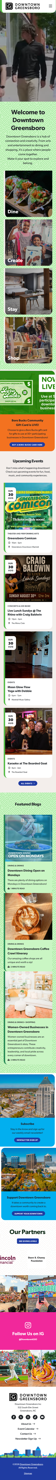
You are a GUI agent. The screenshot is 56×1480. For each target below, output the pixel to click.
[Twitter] (21, 1417)
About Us (26, 1423)
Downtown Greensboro (31, 1464)
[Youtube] (42, 1417)
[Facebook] (13, 1417)
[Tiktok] (35, 1417)
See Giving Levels (28, 1241)
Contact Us (26, 1433)
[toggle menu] (50, 5)
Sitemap (28, 1473)
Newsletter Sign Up (26, 1438)
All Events (26, 783)
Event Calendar (26, 1428)
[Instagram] (28, 1417)
